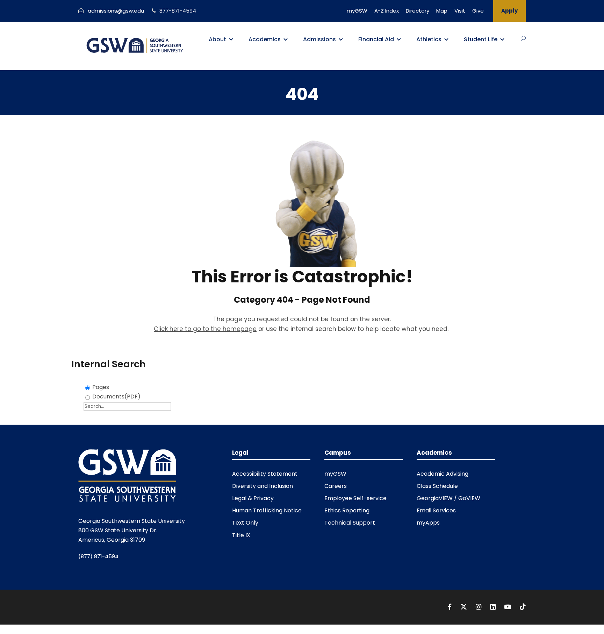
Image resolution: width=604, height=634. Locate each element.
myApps (428, 523)
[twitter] (464, 607)
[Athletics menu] (446, 39)
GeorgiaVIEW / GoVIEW (448, 498)
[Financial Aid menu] (399, 39)
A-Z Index (386, 10)
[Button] (523, 38)
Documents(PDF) (116, 396)
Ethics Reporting (346, 510)
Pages (100, 387)
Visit (459, 10)
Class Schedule (437, 486)
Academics (265, 39)
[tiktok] (523, 607)
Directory (417, 10)
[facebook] (450, 607)
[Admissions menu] (341, 39)
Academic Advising (442, 474)
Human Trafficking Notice (267, 510)
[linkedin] (493, 607)
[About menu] (231, 39)
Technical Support (349, 523)
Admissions (319, 39)
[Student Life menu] (502, 39)
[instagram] (479, 607)
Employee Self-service (355, 498)
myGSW (357, 10)
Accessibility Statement (264, 474)
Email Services (436, 510)
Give (478, 10)
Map (441, 10)
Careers (335, 486)
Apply (509, 10)
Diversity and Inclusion (262, 486)
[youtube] (508, 607)
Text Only (245, 523)
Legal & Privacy (253, 498)
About (217, 39)
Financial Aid (376, 39)
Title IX (241, 535)
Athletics (428, 39)
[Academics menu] (285, 39)
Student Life (480, 39)
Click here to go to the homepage (205, 329)
